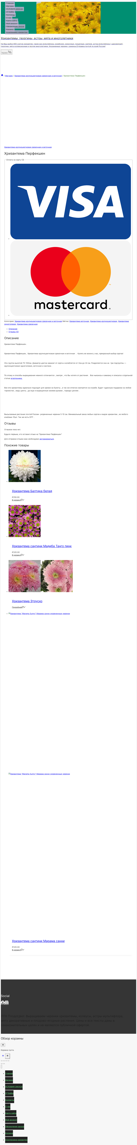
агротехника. (16, 378)
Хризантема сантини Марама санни (38, 941)
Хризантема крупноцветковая (103, 321)
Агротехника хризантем (17, 32)
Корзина (9, 29)
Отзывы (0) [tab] (14, 332)
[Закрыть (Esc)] (8, 1060)
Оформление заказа (15, 26)
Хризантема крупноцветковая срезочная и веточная (28, 147)
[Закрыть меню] (1, 1066)
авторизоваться (47, 439)
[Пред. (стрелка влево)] (2, 1063)
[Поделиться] (6, 1060)
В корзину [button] (16, 500)
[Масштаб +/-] (2, 1060)
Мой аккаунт (11, 23)
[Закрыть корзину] (3, 1045)
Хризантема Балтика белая (32, 491)
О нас (8, 18)
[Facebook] (3, 1003)
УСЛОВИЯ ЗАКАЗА (14, 9)
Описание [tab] (13, 329)
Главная (10, 3)
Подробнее (17, 607)
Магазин (10, 6)
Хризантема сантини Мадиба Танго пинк (42, 546)
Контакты (10, 15)
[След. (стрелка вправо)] (4, 1063)
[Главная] (2, 76)
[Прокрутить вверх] (3, 1056)
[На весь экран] (4, 1060)
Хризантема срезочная (27, 324)
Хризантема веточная (79, 321)
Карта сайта (11, 21)
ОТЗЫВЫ (10, 12)
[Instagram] (7, 1003)
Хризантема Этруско (27, 601)
